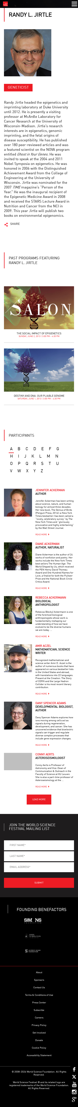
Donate (39, 1040)
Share (15, 224)
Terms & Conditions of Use (39, 995)
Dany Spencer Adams (54, 707)
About (39, 972)
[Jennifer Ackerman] (18, 503)
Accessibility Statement (39, 1055)
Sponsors (39, 980)
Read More (41, 535)
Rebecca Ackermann (50, 601)
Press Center (39, 1002)
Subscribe (39, 1010)
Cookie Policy (39, 1048)
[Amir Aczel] (18, 658)
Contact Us (39, 987)
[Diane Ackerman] (18, 556)
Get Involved (39, 1033)
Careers (39, 1018)
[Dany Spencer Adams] (18, 716)
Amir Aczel (52, 650)
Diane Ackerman (49, 546)
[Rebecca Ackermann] (18, 610)
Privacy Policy (39, 1025)
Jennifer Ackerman (50, 492)
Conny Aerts (50, 756)
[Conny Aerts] (18, 761)
